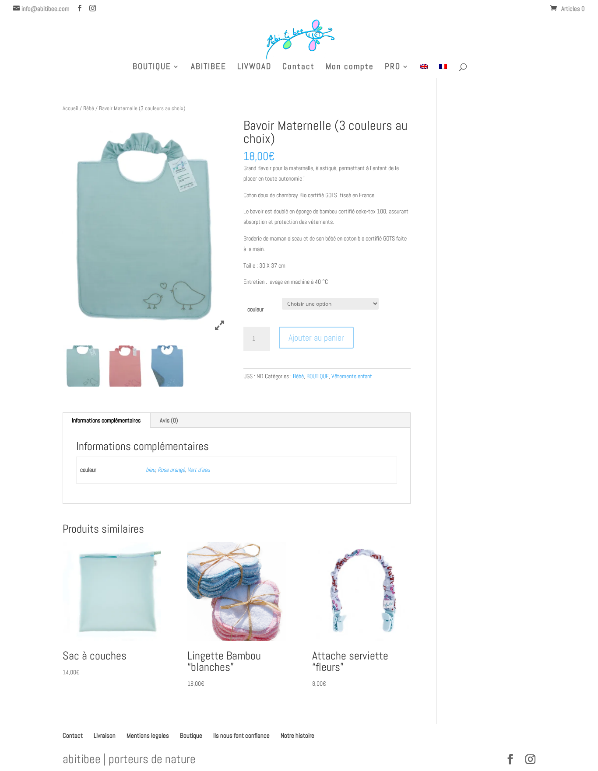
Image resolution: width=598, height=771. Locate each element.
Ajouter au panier (316, 337)
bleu (150, 470)
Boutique (191, 735)
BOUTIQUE (152, 67)
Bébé (88, 108)
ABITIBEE (208, 67)
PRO (393, 67)
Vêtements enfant (351, 376)
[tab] (106, 420)
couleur (255, 309)
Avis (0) (169, 420)
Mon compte (350, 67)
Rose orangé (171, 470)
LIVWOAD (254, 67)
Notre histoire (297, 735)
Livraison (105, 735)
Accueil (70, 108)
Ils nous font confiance (241, 735)
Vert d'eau (198, 470)
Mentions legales (148, 735)
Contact (298, 67)
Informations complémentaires (106, 420)
